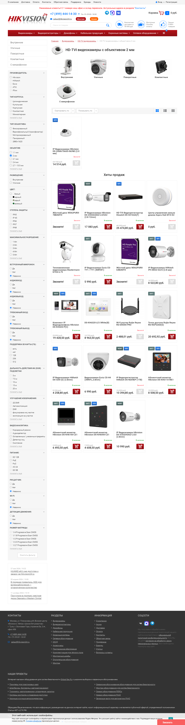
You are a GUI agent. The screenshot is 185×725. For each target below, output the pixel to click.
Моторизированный (21, 135)
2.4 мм (15, 162)
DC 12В (15, 457)
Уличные (15, 48)
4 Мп (14, 251)
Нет (14, 272)
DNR (14, 409)
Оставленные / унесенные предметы (28, 436)
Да (13, 268)
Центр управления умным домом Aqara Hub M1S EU (161, 213)
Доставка (25, 2)
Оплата (36, 2)
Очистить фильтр (27, 555)
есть (14, 349)
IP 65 (14, 218)
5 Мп (14, 255)
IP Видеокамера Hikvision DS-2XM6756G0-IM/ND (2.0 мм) (66, 151)
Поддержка (76, 2)
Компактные (17, 59)
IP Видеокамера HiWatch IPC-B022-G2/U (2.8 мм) (160, 268)
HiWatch (16, 81)
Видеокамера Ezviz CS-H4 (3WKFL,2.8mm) (98, 378)
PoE (14, 460)
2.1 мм (15, 159)
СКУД (55, 642)
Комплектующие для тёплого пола (68, 652)
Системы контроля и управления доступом (28, 695)
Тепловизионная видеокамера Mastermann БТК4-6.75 (66, 269)
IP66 (14, 221)
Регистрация (171, 2)
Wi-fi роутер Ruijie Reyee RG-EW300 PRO (128, 323)
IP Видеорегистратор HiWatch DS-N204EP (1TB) (129, 378)
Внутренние (16, 42)
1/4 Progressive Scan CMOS (24, 532)
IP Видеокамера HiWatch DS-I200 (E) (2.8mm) (65, 378)
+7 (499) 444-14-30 (63, 14)
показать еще (16, 117)
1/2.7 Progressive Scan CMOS (25, 545)
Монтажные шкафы (61, 656)
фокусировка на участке (23, 412)
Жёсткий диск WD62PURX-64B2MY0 (129, 268)
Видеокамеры (25, 33)
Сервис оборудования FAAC (108, 695)
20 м (14, 388)
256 (14, 358)
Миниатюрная (18, 114)
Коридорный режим (21, 430)
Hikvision (16, 77)
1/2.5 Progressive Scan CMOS (25, 542)
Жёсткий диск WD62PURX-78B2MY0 (66, 213)
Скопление (17, 443)
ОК (171, 719)
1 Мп (14, 242)
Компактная (18, 111)
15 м (14, 385)
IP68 (14, 227)
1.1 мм (15, 152)
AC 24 (15, 467)
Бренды (87, 2)
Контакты (46, 2)
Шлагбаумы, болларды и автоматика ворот (28, 688)
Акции (94, 19)
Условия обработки (33, 721)
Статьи (99, 649)
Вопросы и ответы (104, 652)
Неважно (16, 276)
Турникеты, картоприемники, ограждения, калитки (31, 691)
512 (14, 362)
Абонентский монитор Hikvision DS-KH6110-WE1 (161, 378)
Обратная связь (61, 2)
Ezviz (14, 84)
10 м (14, 382)
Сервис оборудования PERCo (109, 691)
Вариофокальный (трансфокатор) (27, 132)
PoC (14, 464)
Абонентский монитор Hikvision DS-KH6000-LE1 (97, 433)
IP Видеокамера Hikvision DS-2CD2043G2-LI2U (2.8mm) (129, 434)
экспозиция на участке (22, 416)
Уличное (16, 183)
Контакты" (140, 8)
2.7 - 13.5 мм (17, 165)
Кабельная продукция (92, 33)
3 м (14, 375)
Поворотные (17, 53)
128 (14, 355)
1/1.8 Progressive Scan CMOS (25, 535)
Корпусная (17, 108)
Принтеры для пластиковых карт (24, 684)
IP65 (14, 214)
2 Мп (14, 245)
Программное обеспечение (65, 649)
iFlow (14, 90)
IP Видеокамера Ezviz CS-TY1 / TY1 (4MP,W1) (98, 268)
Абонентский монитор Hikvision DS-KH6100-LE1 (65, 433)
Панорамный (18, 138)
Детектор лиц (18, 440)
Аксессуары (58, 645)
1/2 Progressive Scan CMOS (24, 539)
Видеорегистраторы (48, 33)
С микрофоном (18, 64)
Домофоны (69, 33)
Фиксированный (19, 128)
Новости (97, 2)
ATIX (14, 87)
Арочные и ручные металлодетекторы (26, 698)
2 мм (14, 156)
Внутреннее (17, 180)
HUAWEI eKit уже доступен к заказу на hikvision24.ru (24, 572)
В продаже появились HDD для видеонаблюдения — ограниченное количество (26, 585)
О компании (13, 2)
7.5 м (14, 379)
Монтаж (81, 19)
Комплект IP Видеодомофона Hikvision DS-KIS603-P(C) (66, 324)
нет (14, 352)
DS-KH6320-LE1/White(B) (97, 322)
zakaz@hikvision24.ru (62, 19)
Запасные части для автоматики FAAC (113, 698)
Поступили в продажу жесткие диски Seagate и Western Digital (26, 597)
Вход (160, 2)
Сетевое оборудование (144, 33)
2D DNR (15, 403)
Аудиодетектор (19, 433)
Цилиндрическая (20, 101)
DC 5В (15, 470)
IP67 (14, 224)
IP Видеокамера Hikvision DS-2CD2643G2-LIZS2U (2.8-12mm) (98, 214)
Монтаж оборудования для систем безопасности (118, 688)
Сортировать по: (62, 111)
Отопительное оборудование (65, 659)
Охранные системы (118, 33)
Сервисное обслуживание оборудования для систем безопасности (125, 684)
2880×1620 (17, 141)
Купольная (17, 104)
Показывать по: (85, 111)
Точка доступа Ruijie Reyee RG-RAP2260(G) (162, 323)
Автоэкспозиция (19, 406)
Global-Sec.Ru (66, 679)
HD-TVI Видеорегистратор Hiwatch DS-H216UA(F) (129, 213)
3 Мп (14, 248)
